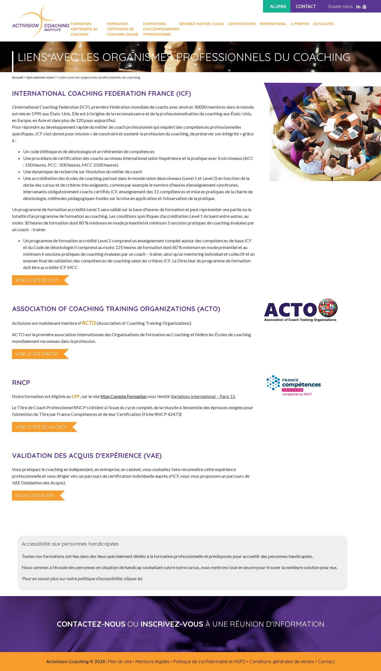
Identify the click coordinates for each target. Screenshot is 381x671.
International (273, 23)
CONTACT (306, 6)
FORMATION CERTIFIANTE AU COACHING (84, 28)
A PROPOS (300, 23)
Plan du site (120, 661)
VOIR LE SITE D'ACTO (36, 354)
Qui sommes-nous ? (41, 77)
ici (140, 578)
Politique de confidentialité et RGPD (209, 661)
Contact (326, 661)
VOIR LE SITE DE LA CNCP (41, 427)
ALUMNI (278, 6)
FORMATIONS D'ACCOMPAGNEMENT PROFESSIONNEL (159, 28)
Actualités (323, 23)
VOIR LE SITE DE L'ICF (36, 280)
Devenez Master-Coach (201, 23)
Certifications (241, 23)
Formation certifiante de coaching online (122, 28)
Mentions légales (153, 661)
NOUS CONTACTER (34, 495)
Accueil (17, 77)
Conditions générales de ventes (281, 661)
